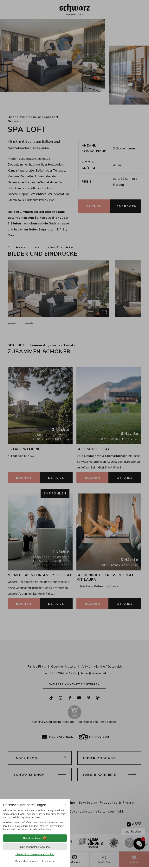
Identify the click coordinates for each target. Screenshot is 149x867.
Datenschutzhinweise (26, 861)
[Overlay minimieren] (64, 804)
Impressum (48, 861)
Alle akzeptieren (32, 838)
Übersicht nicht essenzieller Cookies (35, 854)
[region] (35, 820)
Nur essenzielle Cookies (35, 846)
